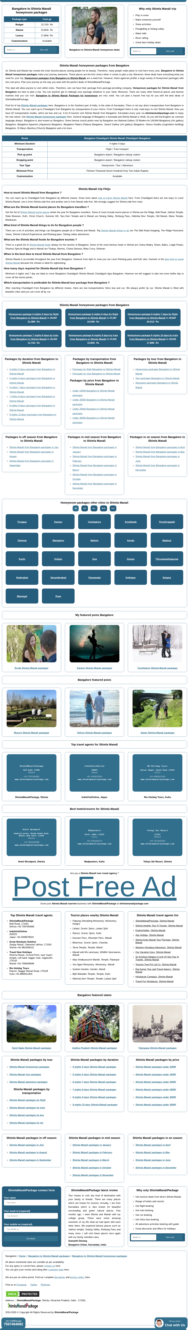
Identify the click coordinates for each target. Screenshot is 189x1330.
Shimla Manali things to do (115, 230)
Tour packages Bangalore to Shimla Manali (157, 378)
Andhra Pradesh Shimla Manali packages (94, 1048)
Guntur (131, 559)
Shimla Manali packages (34, 105)
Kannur (58, 522)
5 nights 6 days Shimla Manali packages (94, 1074)
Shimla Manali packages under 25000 (155, 1089)
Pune (58, 596)
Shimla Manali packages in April (153, 1145)
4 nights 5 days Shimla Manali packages (94, 1066)
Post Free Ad (94, 886)
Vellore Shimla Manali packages (94, 732)
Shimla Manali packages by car (26, 1122)
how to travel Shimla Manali (113, 198)
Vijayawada (94, 577)
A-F (84, 508)
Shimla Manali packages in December (155, 1167)
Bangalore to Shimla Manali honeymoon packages (99, 1256)
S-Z (113, 508)
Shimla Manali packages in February (92, 1152)
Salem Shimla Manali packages (157, 732)
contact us (49, 1265)
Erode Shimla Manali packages (31, 668)
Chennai (22, 540)
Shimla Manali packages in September (30, 1160)
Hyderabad (22, 577)
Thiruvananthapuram (167, 559)
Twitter (33, 1284)
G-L (93, 508)
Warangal (22, 596)
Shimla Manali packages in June (153, 1160)
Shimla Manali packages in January (92, 1145)
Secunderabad (58, 577)
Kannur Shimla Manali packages (94, 668)
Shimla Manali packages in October (92, 1167)
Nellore (94, 540)
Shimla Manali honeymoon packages (46, 116)
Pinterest (45, 1284)
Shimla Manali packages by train (27, 1107)
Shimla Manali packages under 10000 (155, 1066)
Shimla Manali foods (40, 244)
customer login (56, 1269)
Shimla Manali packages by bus (26, 1115)
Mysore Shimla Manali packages (31, 732)
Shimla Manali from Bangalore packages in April (160, 447)
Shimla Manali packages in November (93, 1175)
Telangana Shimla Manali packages (157, 1048)
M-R (103, 508)
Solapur (167, 577)
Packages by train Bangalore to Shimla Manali (96, 373)
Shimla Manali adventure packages (28, 1082)
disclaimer (59, 1277)
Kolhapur (131, 577)
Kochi (22, 559)
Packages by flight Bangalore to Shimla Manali (97, 369)
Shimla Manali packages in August (28, 1152)
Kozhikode (131, 522)
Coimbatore (94, 522)
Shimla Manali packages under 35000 (155, 1104)
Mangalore (58, 540)
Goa (94, 559)
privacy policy (77, 1277)
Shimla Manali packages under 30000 (155, 1097)
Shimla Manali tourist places (35, 212)
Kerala (130, 540)
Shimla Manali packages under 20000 (155, 1082)
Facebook (21, 1284)
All (76, 508)
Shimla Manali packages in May (152, 1152)
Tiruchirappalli (167, 522)
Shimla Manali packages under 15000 (155, 1074)
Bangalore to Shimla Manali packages (48, 1256)
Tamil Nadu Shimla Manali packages (31, 1048)
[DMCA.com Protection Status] (22, 1296)
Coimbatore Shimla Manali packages (158, 668)
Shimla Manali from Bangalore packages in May (160, 451)
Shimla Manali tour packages (25, 1074)
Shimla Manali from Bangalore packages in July (34, 447)
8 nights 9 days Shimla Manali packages (94, 1097)
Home (22, 1256)
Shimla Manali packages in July (26, 1145)
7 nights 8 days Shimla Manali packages (94, 1089)
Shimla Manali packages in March (91, 1160)
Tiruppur (22, 522)
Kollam (58, 559)
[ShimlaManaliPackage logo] (22, 1308)
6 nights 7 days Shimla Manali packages (94, 1082)
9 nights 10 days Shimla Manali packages (95, 1104)
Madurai (166, 540)
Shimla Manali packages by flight (27, 1100)
